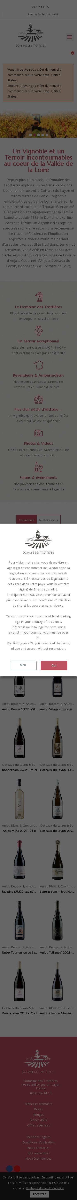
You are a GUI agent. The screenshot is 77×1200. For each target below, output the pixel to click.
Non (23, 665)
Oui (54, 665)
